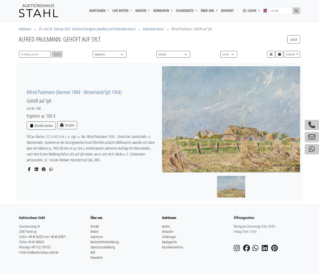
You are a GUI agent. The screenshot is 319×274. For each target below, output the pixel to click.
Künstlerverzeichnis (172, 247)
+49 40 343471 (58, 236)
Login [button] (252, 10)
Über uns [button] (208, 10)
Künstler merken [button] (43, 125)
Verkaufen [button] (161, 10)
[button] (271, 54)
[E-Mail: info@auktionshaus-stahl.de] (312, 137)
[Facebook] (29, 169)
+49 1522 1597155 (41, 247)
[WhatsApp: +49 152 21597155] (312, 149)
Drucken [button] (69, 125)
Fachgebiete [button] (185, 10)
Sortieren (291, 54)
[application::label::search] (296, 10)
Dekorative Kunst (153, 28)
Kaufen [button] (141, 10)
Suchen (57, 54)
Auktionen (25, 28)
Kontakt (227, 10)
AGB (92, 252)
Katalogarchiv (169, 242)
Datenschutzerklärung (102, 247)
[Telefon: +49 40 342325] (312, 125)
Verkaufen (167, 231)
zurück (293, 39)
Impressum (96, 236)
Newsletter (96, 257)
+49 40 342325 (36, 236)
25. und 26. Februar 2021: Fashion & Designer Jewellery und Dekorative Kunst (87, 28)
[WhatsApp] (51, 169)
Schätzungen (169, 236)
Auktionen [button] (97, 10)
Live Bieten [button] (120, 10)
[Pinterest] (43, 169)
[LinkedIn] (36, 169)
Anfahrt (94, 231)
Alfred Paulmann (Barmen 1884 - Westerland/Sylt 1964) (74, 92)
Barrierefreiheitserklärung (104, 242)
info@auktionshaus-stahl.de (42, 252)
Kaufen (166, 226)
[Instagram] (238, 249)
